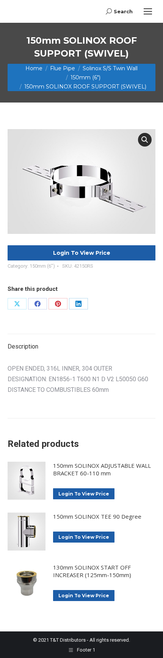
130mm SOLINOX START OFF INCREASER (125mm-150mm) (92, 571)
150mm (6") (42, 266)
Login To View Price (81, 252)
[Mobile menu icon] (147, 11)
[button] (145, 140)
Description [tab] (23, 346)
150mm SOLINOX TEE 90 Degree (97, 516)
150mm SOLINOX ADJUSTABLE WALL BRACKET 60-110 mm (102, 469)
